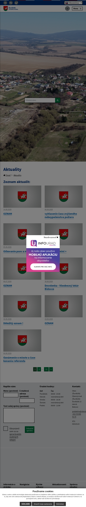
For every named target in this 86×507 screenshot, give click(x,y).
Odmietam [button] (60, 504)
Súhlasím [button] (26, 504)
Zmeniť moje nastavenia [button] (43, 504)
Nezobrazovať (50, 237)
